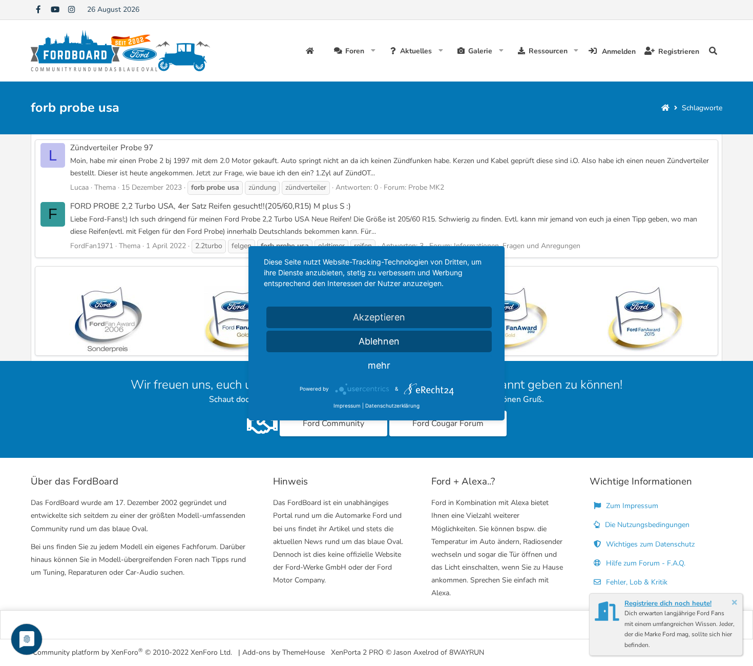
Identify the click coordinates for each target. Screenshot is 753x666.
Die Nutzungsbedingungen (646, 525)
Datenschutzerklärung (392, 405)
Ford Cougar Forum (448, 423)
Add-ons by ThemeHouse (283, 652)
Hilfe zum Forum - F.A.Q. (644, 563)
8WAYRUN (466, 652)
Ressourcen (548, 51)
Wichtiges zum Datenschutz (649, 544)
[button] (373, 51)
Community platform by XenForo (132, 652)
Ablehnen (379, 341)
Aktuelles (416, 51)
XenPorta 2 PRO (357, 652)
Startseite (311, 51)
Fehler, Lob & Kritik (635, 582)
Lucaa (79, 187)
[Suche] (713, 51)
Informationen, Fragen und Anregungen (517, 246)
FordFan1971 (91, 246)
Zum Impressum (631, 506)
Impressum (347, 405)
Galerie (480, 51)
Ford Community (333, 423)
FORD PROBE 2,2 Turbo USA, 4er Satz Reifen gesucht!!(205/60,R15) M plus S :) (210, 205)
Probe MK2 (426, 187)
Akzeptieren (379, 317)
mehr (379, 365)
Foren (354, 51)
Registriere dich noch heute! (668, 603)
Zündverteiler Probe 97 (111, 147)
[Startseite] (665, 108)
